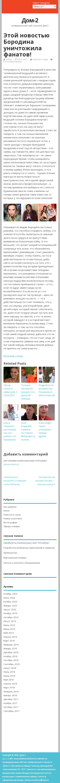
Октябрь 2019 (11, 617)
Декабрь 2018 (11, 652)
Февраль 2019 (11, 644)
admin (9, 59)
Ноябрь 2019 (10, 613)
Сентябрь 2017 (12, 711)
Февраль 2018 (11, 691)
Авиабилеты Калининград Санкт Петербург (26, 542)
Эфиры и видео (12, 526)
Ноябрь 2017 (10, 703)
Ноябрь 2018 (10, 656)
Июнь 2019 (9, 629)
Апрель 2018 (10, 683)
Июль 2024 (9, 597)
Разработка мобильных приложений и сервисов (29, 547)
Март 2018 (9, 687)
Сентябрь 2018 (12, 664)
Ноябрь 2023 (10, 601)
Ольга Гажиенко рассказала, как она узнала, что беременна (10, 431)
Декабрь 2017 (11, 699)
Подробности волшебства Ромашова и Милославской (47, 390)
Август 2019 (10, 621)
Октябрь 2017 (11, 707)
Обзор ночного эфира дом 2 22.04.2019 (10, 390)
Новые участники (13, 518)
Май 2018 (9, 679)
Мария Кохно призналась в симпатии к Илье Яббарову (15, 481)
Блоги (7, 510)
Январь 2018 (10, 695)
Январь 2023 (10, 605)
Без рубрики (10, 506)
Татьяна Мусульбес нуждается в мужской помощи (28, 392)
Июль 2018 (9, 671)
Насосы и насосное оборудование (22, 562)
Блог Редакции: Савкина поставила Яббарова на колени (28, 431)
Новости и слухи (40, 59)
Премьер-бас (10, 552)
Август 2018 (10, 668)
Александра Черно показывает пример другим (45, 429)
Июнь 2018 (9, 675)
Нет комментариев (12, 61)
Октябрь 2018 (11, 660)
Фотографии (10, 522)
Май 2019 (9, 632)
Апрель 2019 (10, 636)
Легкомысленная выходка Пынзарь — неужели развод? (45, 481)
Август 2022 (10, 609)
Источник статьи (13, 355)
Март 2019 (9, 640)
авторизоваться (11, 464)
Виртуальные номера (15, 557)
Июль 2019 (9, 625)
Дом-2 (30, 20)
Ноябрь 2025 (10, 593)
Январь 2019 (10, 648)
